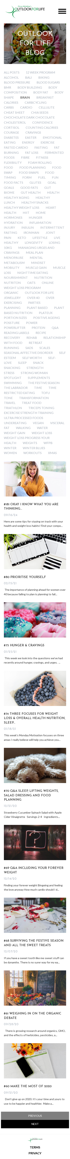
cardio (26, 107)
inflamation (40, 222)
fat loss (31, 152)
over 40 (33, 297)
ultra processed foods (23, 418)
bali (28, 77)
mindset (38, 262)
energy (28, 142)
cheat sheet (14, 112)
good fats (29, 187)
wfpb (48, 443)
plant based (37, 307)
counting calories (42, 127)
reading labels (16, 332)
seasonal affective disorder (28, 352)
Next (35, 1124)
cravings (33, 132)
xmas (52, 453)
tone (8, 398)
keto (22, 237)
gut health (31, 192)
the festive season (44, 383)
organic (11, 292)
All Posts (11, 72)
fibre (25, 157)
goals (9, 187)
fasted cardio (16, 147)
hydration (13, 222)
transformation (34, 398)
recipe (41, 332)
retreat (35, 342)
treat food (31, 403)
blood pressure (17, 82)
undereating (15, 423)
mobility (11, 267)
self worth (32, 358)
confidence (42, 122)
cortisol (11, 127)
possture (12, 323)
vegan (38, 423)
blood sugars (48, 82)
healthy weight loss (21, 207)
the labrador (16, 387)
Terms (35, 1147)
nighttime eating (32, 272)
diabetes (11, 137)
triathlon (13, 408)
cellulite (46, 107)
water (42, 428)
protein (38, 327)
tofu (45, 393)
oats (31, 282)
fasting (41, 147)
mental (36, 257)
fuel (42, 177)
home (41, 212)
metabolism (14, 262)
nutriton (12, 282)
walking (23, 428)
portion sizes (15, 317)
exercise (47, 142)
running (11, 348)
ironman (31, 232)
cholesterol (15, 122)
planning (12, 307)
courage (11, 132)
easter (30, 137)
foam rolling (40, 162)
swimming (13, 383)
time (38, 387)
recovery (12, 337)
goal (52, 182)
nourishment (16, 277)
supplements (39, 377)
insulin (27, 227)
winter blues (34, 448)
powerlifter (14, 327)
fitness (42, 157)
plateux (45, 313)
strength (35, 368)
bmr (7, 87)
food (8, 167)
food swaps (29, 172)
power (31, 323)
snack (38, 362)
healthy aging (16, 197)
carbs (9, 107)
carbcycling (35, 102)
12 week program (40, 72)
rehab (31, 337)
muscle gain (36, 267)
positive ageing (46, 317)
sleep (22, 362)
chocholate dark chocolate (29, 117)
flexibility (13, 162)
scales (44, 348)
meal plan (34, 252)
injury (9, 227)
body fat (40, 92)
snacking (12, 368)
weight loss (42, 433)
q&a (55, 327)
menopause (13, 257)
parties (34, 302)
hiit (26, 212)
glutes (35, 182)
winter (10, 448)
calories (11, 102)
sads (29, 348)
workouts (32, 453)
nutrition (43, 277)
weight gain (14, 433)
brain (25, 97)
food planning (32, 167)
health (53, 192)
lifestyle (39, 237)
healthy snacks (34, 202)
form (27, 177)
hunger (35, 217)
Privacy (35, 1153)
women (10, 453)
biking (43, 77)
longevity (33, 242)
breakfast (45, 97)
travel (9, 403)
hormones (13, 217)
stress (9, 373)
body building (30, 87)
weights (30, 443)
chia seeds (39, 112)
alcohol (11, 77)
